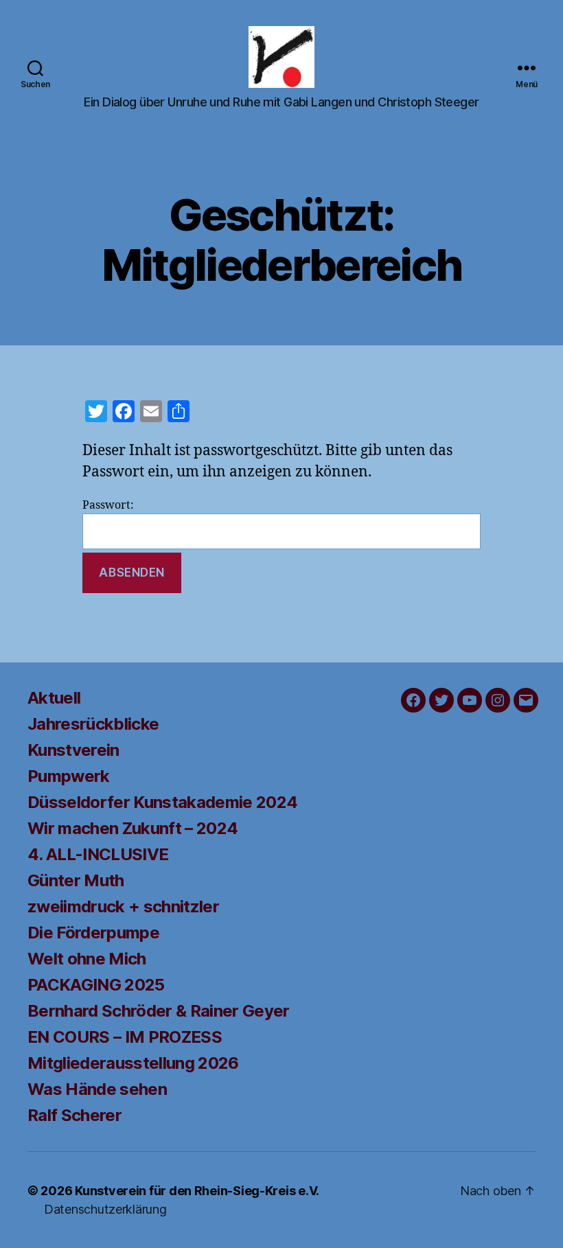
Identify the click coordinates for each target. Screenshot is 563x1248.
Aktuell (53, 698)
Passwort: (108, 505)
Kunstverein (73, 750)
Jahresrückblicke (93, 724)
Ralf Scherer (74, 1115)
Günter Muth (75, 880)
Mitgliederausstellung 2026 (133, 1063)
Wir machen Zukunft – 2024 (132, 828)
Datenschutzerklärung (105, 1209)
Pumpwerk (68, 776)
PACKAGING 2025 (96, 985)
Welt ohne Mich (86, 959)
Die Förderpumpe (93, 933)
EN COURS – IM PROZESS (124, 1037)
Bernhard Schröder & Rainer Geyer (158, 1011)
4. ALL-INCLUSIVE (97, 854)
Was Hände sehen (97, 1089)
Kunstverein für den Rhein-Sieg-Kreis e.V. (197, 1190)
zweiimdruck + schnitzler (123, 906)
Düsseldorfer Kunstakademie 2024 (162, 802)
